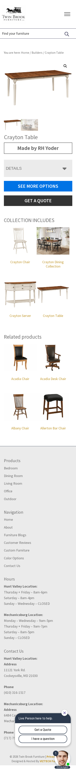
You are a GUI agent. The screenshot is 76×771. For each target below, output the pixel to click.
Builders (37, 52)
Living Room (13, 483)
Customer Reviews (17, 542)
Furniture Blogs (15, 535)
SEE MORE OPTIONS (38, 186)
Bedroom (11, 468)
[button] (65, 66)
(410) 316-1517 (15, 692)
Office (8, 491)
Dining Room (13, 475)
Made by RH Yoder (38, 148)
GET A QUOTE (38, 201)
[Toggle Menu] (67, 14)
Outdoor (10, 499)
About (8, 527)
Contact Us (12, 565)
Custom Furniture (16, 550)
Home (8, 519)
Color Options (14, 558)
